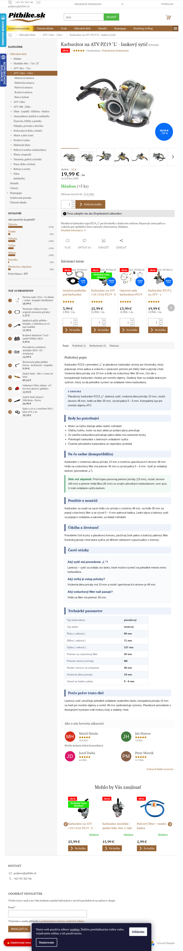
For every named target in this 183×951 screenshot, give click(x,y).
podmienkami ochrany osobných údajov (61, 921)
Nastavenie (45, 942)
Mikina (10, 252)
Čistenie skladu (17, 202)
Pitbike (16, 58)
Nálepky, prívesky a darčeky (27, 126)
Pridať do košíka (91, 204)
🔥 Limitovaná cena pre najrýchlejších (30, 942)
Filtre (15, 173)
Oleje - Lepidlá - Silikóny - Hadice (30, 111)
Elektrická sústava (23, 82)
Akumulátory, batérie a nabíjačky (30, 116)
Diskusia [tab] (113, 345)
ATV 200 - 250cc (21, 106)
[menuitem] (17, 28)
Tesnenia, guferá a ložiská (26, 159)
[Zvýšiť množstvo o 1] (72, 202)
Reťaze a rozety (20, 169)
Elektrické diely (20, 145)
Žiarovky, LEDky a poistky (26, 121)
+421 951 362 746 (21, 878)
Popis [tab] (64, 345)
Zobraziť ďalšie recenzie (158, 769)
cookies (73, 929)
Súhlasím (137, 932)
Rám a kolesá (20, 97)
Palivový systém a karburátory (28, 149)
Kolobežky (18, 178)
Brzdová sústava (22, 92)
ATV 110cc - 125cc (22, 73)
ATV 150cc (18, 102)
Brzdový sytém (20, 140)
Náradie (13, 183)
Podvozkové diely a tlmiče (26, 130)
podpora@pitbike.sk (23, 873)
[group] (82, 824)
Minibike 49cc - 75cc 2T (25, 63)
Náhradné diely (17, 54)
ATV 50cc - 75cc (21, 68)
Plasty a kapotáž (21, 154)
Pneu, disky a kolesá (23, 164)
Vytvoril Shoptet (164, 943)
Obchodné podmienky (86, 4)
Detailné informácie (70, 230)
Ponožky (11, 259)
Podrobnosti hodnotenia (114, 50)
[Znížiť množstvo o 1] (72, 206)
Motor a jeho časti (22, 135)
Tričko (10, 245)
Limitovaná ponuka (19, 197)
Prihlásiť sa (18, 929)
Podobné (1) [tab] (78, 345)
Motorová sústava (23, 78)
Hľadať (110, 17)
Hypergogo (15, 193)
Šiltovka (11, 224)
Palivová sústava (22, 87)
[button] (82, 845)
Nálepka (11, 238)
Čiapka (10, 231)
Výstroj (13, 188)
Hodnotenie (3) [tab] (96, 345)
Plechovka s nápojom (18, 266)
